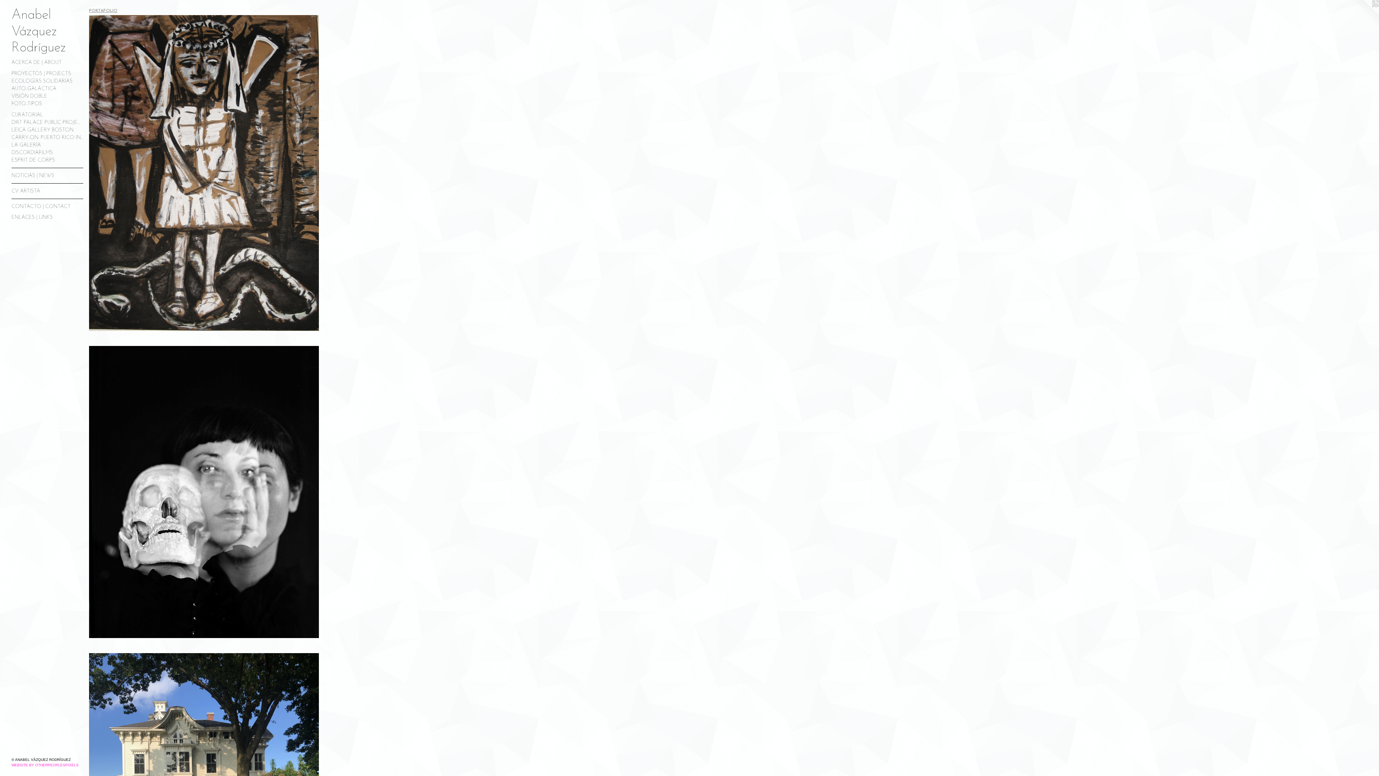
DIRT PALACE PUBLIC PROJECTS (47, 122)
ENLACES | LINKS (32, 217)
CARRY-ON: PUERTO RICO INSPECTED (47, 137)
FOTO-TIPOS (26, 104)
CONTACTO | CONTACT (41, 206)
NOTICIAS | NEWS (32, 176)
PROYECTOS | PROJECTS (41, 74)
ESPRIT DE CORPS (33, 160)
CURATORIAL (27, 115)
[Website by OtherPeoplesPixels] (1364, 14)
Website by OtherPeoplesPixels (45, 765)
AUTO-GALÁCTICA (33, 89)
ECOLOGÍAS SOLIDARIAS (42, 81)
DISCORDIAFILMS (32, 153)
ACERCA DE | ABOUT (36, 62)
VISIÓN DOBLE (29, 96)
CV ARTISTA (25, 191)
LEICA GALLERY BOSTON (42, 130)
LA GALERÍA (26, 145)
